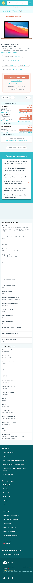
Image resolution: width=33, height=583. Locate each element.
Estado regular (7, 134)
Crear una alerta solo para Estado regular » (17, 140)
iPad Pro (5, 489)
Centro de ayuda (8, 452)
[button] (12, 56)
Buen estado (7, 123)
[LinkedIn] (12, 577)
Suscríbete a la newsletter (11, 554)
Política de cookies (9, 531)
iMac (4, 505)
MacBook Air (7, 497)
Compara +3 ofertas (16, 81)
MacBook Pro (7, 485)
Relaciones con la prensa (11, 515)
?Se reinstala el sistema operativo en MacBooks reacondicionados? (15, 169)
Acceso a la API (8, 474)
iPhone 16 (6, 493)
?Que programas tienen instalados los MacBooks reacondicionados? (15, 189)
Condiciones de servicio (10, 535)
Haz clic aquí (7, 7)
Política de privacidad (9, 527)
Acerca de (6, 511)
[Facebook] (4, 577)
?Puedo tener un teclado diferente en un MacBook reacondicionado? (15, 162)
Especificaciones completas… (9, 52)
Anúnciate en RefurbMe (10, 519)
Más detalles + (5, 112)
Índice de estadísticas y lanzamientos (15, 460)
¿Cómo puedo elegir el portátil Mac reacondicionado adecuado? (15, 176)
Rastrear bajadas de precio (17, 83)
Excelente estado (8, 103)
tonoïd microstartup (8, 570)
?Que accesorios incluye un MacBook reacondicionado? (13, 182)
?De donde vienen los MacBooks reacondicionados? (15, 196)
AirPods (5, 501)
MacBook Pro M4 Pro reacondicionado (20, 567)
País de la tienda (7, 541)
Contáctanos (7, 523)
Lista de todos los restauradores (13, 464)
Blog (4, 456)
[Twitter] (8, 577)
